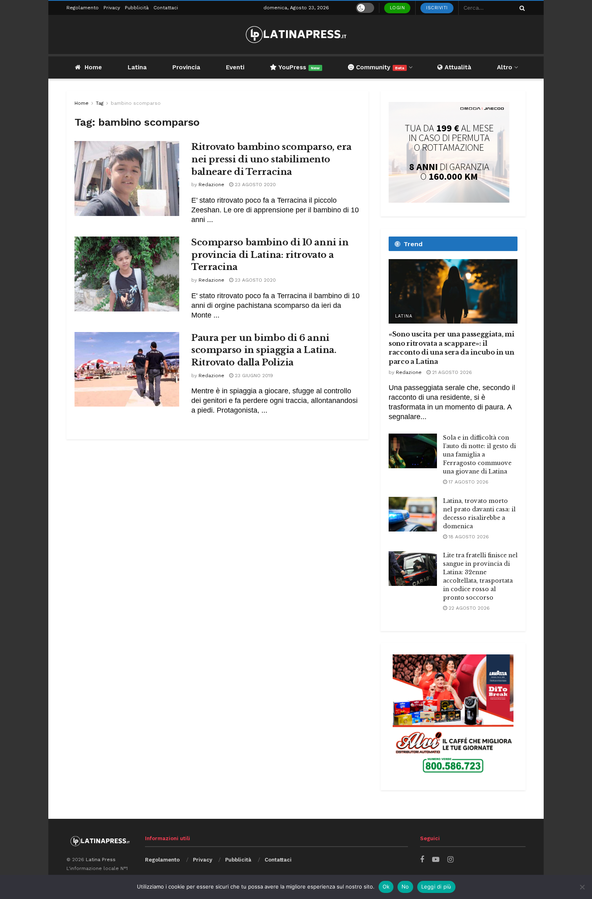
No (405, 886)
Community (379, 67)
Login (397, 7)
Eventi (235, 67)
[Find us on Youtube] (435, 859)
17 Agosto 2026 (468, 482)
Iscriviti (437, 7)
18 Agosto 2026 (468, 537)
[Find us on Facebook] (422, 859)
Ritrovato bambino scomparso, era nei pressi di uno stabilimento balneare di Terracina (271, 159)
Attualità (457, 67)
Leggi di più (436, 886)
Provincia (186, 67)
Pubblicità (137, 7)
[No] (582, 887)
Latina (137, 67)
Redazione (211, 184)
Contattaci (165, 7)
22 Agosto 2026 (468, 608)
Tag (99, 103)
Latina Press (101, 859)
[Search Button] (520, 8)
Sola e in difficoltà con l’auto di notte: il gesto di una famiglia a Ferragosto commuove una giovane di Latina (479, 454)
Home (93, 67)
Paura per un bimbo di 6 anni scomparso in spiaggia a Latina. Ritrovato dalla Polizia (263, 350)
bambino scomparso (136, 103)
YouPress (298, 67)
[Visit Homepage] (296, 34)
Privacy (111, 7)
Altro (504, 67)
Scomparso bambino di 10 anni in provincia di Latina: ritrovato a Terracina (269, 255)
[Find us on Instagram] (450, 859)
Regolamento (82, 7)
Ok (386, 886)
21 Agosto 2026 (451, 372)
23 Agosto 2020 (254, 184)
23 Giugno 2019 (253, 375)
